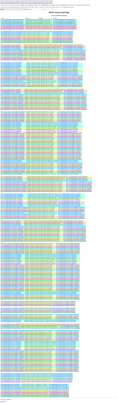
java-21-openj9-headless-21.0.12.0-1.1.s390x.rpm (73, 222)
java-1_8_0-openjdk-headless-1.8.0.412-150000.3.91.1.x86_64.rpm (71, 211)
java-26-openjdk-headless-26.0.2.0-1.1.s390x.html (10, 381)
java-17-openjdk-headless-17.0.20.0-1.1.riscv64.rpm (67, 130)
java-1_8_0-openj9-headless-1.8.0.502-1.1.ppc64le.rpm (76, 176)
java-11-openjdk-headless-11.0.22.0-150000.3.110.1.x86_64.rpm (70, 79)
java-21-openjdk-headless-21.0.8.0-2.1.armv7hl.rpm (66, 293)
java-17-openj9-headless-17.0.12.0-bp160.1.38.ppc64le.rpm (75, 106)
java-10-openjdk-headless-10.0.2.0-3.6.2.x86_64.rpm (62, 40)
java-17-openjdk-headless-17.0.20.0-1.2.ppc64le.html (11, 128)
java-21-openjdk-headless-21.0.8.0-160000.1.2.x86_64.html (12, 290)
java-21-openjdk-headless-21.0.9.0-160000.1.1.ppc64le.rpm (67, 282)
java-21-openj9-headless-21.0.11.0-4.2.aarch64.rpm (73, 224)
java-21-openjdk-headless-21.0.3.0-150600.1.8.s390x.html (12, 297)
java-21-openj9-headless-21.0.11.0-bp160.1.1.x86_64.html (12, 235)
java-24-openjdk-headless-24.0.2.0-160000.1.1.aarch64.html (12, 314)
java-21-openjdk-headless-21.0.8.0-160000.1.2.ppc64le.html (12, 288)
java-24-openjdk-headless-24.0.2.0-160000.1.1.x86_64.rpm (67, 318)
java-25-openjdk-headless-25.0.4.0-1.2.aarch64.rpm (66, 341)
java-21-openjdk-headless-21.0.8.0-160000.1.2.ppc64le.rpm (67, 288)
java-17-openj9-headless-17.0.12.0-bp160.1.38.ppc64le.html (12, 106)
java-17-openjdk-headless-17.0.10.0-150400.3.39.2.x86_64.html (13, 167)
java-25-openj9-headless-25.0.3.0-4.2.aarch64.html (10, 328)
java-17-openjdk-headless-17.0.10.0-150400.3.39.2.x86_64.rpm (69, 167)
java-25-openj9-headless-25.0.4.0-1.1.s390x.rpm (69, 325)
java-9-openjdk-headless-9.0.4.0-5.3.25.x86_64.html (11, 395)
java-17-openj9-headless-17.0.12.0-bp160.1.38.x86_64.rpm (75, 109)
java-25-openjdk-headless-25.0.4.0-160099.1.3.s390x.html (12, 333)
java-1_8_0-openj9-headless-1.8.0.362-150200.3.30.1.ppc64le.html (14, 188)
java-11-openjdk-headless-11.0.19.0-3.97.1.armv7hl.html (12, 81)
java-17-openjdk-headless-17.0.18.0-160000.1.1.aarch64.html (13, 144)
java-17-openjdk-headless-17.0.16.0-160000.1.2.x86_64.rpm (69, 159)
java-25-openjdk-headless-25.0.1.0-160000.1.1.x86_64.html (12, 371)
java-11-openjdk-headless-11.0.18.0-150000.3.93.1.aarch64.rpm (70, 82)
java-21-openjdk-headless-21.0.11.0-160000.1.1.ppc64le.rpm (68, 271)
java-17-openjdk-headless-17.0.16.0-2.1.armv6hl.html (11, 160)
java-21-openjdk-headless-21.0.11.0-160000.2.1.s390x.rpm (67, 267)
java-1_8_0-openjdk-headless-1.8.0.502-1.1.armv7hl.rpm (69, 196)
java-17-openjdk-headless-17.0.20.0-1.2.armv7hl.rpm (67, 125)
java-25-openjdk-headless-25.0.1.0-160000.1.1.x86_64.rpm (67, 371)
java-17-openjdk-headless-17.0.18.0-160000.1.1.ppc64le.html (13, 145)
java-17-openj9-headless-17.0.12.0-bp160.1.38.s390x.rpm (75, 108)
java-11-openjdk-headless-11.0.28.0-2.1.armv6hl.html (11, 73)
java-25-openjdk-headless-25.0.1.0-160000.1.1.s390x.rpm (67, 369)
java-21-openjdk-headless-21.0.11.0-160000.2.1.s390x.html (12, 267)
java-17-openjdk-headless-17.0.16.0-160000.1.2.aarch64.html (13, 155)
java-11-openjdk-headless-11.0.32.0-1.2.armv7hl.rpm (68, 66)
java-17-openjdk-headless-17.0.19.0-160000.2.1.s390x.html (12, 136)
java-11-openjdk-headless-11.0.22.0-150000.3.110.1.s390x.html (13, 78)
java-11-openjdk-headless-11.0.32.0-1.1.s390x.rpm (67, 71)
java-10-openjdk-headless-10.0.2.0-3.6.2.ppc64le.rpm (62, 35)
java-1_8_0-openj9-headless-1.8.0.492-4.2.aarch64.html (11, 180)
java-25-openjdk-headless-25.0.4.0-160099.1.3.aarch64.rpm (67, 330)
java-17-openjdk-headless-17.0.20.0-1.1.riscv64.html (11, 130)
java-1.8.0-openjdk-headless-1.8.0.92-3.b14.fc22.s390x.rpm (64, 28)
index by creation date (33, 2)
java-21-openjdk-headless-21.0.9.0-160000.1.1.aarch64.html (12, 281)
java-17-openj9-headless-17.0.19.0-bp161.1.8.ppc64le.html (12, 95)
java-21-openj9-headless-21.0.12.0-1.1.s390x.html (10, 222)
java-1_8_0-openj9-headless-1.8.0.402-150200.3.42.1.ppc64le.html (14, 183)
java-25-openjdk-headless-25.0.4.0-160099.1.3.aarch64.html (12, 330)
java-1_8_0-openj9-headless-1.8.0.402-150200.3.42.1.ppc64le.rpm (79, 183)
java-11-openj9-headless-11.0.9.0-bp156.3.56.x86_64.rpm (74, 54)
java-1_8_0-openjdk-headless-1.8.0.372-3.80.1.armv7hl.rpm (70, 212)
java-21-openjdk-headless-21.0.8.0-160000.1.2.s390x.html (12, 289)
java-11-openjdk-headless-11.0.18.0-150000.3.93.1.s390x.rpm (70, 85)
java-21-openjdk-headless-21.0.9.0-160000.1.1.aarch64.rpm (67, 281)
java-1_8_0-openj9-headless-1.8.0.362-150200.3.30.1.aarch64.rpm (79, 187)
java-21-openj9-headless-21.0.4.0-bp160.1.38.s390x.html (12, 239)
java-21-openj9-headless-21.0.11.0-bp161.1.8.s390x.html (12, 228)
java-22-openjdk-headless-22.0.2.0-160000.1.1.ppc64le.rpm (63, 302)
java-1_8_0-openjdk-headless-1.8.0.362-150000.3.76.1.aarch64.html (14, 214)
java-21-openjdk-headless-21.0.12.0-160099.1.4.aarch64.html (13, 243)
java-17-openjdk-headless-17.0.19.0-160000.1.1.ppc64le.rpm (69, 140)
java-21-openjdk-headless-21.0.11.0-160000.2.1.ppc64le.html (13, 266)
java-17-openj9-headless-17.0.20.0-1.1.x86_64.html (11, 91)
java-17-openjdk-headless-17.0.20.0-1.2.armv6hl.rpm (67, 124)
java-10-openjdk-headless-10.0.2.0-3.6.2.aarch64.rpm (62, 32)
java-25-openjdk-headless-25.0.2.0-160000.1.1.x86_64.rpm (67, 365)
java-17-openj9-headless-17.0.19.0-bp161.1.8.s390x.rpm (75, 97)
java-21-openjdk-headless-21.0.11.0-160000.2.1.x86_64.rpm (68, 269)
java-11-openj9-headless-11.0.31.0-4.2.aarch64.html (11, 48)
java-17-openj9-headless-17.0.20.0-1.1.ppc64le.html (11, 89)
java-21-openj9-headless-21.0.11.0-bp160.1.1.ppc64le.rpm (74, 232)
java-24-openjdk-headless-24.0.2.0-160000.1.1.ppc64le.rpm (67, 316)
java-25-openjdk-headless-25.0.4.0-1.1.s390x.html (10, 349)
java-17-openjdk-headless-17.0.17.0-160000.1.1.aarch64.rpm (69, 149)
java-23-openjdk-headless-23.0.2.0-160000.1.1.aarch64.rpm (63, 308)
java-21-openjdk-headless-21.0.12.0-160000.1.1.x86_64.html (12, 253)
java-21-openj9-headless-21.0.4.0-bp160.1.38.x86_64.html (12, 241)
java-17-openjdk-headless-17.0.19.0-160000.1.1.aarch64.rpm (69, 138)
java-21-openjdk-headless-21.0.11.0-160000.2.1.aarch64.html (13, 265)
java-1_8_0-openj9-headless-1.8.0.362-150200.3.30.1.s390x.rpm (78, 190)
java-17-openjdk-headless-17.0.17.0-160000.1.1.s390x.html (12, 152)
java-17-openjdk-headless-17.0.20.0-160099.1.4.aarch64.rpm (69, 111)
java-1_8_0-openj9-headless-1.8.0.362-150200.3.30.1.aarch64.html (14, 187)
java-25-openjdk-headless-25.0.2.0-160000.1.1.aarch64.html (12, 361)
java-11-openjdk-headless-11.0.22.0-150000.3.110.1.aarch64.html (13, 75)
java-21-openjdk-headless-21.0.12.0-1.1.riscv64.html (11, 262)
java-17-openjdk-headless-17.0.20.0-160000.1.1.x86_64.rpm (69, 121)
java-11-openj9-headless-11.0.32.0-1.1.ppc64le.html (11, 44)
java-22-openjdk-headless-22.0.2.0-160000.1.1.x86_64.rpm (63, 305)
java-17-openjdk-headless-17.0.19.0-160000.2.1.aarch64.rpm (69, 133)
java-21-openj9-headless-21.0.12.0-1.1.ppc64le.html (11, 220)
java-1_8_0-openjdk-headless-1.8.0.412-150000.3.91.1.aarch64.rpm (71, 207)
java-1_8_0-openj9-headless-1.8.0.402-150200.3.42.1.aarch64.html (14, 181)
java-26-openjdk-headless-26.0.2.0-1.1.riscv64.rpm (62, 380)
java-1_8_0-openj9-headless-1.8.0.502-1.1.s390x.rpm (76, 177)
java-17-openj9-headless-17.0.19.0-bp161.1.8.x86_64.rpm (75, 98)
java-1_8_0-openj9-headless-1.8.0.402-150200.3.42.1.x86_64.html (14, 185)
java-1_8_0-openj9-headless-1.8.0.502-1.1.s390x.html (11, 177)
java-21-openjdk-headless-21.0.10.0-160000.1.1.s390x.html (12, 278)
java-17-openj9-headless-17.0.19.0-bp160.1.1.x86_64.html (12, 103)
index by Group (8, 2)
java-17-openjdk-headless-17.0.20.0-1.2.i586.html (10, 126)
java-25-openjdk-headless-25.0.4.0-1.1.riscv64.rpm (65, 348)
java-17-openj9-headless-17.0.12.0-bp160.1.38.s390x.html (12, 108)
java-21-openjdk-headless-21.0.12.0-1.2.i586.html (10, 258)
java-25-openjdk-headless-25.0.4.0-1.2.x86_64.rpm (65, 346)
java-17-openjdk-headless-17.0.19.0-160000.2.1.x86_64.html (12, 137)
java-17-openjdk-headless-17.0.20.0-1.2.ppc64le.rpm (67, 128)
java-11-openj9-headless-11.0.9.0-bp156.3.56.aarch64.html (12, 50)
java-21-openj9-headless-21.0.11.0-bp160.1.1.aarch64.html (12, 231)
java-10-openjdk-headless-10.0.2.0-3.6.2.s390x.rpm (62, 38)
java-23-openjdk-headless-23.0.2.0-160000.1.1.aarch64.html (12, 308)
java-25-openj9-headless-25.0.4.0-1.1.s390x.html (10, 325)
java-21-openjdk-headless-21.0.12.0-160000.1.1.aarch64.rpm (68, 248)
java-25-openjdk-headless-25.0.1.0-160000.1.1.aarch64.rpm (67, 367)
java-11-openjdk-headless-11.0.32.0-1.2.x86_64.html (11, 70)
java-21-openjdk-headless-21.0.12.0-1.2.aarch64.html (11, 254)
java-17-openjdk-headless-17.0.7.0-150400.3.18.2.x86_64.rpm (69, 172)
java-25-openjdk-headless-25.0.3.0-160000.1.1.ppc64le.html (12, 357)
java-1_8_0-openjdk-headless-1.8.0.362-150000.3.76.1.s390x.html (14, 216)
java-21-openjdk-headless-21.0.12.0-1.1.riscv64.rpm (66, 262)
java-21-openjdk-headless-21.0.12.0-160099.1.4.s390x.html (12, 246)
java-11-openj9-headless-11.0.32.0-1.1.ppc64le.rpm (73, 44)
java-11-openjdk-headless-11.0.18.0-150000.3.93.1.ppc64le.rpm (70, 83)
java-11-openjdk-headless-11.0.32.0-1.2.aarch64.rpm (68, 63)
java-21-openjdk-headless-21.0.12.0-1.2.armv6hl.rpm (66, 255)
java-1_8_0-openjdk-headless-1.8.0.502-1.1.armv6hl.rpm (69, 195)
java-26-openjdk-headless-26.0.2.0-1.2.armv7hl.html (11, 376)
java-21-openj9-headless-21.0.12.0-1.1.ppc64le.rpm (73, 220)
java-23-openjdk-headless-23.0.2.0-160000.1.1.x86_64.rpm (63, 312)
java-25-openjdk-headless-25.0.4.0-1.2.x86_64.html (11, 346)
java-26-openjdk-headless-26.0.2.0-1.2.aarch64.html (11, 373)
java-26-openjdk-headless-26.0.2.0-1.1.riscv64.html (11, 380)
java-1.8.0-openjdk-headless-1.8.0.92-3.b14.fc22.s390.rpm (64, 26)
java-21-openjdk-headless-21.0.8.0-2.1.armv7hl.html (11, 293)
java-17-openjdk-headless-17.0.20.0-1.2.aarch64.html (11, 122)
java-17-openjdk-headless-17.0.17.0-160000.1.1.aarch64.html (13, 149)
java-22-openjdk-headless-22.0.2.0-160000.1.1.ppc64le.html (12, 302)
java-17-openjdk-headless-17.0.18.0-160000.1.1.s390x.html (12, 146)
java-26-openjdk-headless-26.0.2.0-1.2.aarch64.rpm (62, 373)
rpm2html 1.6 (8, 399)
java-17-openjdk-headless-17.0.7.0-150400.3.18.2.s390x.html (13, 171)
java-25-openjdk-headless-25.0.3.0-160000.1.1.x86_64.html (12, 360)
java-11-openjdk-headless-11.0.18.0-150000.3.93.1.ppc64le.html (13, 83)
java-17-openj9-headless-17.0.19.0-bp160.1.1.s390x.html (12, 102)
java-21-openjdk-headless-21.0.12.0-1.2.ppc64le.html (11, 259)
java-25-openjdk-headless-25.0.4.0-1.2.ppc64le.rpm (66, 345)
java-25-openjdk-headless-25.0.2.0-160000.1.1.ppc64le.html (12, 363)
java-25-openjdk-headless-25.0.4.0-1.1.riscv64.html (11, 348)
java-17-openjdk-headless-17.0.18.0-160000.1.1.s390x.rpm (68, 146)
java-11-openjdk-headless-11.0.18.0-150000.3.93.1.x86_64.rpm (70, 86)
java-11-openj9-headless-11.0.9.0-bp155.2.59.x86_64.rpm (74, 59)
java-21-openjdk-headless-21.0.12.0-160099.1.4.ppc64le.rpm (68, 244)
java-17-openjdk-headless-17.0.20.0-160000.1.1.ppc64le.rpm (69, 118)
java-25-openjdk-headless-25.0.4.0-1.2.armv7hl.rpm (66, 344)
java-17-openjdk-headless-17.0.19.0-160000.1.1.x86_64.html (12, 142)
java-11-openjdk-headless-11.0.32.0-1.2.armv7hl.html (11, 66)
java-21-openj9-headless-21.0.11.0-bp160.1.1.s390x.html (12, 234)
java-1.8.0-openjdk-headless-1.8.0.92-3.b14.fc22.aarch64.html (13, 24)
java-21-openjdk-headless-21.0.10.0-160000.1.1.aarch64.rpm (68, 275)
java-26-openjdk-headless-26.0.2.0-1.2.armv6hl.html (11, 375)
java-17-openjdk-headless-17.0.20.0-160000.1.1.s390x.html (12, 120)
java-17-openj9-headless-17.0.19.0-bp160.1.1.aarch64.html (12, 99)
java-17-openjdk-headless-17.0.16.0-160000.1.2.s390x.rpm (68, 157)
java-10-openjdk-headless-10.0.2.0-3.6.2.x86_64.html (11, 40)
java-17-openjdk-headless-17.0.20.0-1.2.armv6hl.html (11, 124)
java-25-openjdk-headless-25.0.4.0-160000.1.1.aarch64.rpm (67, 336)
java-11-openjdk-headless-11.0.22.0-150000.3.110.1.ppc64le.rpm (70, 77)
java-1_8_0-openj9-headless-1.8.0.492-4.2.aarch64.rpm (76, 180)
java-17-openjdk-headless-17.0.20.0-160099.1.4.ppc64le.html (13, 113)
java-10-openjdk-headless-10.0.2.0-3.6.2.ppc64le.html (11, 35)
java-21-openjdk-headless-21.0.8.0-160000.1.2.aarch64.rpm (67, 286)
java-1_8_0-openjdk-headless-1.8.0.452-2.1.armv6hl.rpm (69, 204)
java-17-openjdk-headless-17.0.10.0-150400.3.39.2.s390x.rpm (69, 165)
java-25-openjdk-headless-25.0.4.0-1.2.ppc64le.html (11, 345)
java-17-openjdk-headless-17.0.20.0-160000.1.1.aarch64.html (13, 117)
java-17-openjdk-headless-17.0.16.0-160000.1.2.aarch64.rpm (69, 155)
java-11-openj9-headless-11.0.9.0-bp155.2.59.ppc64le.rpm (74, 57)
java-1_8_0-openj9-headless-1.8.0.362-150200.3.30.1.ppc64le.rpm (79, 188)
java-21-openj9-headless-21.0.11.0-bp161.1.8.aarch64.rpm (74, 226)
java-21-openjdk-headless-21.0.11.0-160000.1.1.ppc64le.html (13, 271)
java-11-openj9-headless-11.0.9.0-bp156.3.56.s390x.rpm (74, 52)
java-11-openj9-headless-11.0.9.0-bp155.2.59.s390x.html (12, 58)
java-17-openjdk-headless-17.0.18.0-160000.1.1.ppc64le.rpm (69, 145)
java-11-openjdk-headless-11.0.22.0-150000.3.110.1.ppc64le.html (13, 77)
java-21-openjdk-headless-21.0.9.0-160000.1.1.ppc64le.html (12, 282)
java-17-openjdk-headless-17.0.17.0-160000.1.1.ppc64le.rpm (69, 151)
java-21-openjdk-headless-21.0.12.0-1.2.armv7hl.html (11, 257)
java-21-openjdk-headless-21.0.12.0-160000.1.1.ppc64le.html (13, 250)
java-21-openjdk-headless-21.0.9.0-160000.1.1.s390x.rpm (67, 284)
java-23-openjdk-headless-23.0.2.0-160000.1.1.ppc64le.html (12, 309)
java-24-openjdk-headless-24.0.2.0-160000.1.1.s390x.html (12, 317)
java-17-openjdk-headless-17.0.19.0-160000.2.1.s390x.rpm (68, 136)
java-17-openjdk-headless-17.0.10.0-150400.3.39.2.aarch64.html (13, 163)
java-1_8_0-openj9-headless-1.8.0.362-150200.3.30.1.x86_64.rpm (79, 191)
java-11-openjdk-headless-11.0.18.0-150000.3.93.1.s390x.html (13, 85)
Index (2, 2)
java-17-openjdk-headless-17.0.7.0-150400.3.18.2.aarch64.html (13, 168)
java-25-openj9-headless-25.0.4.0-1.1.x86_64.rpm (69, 326)
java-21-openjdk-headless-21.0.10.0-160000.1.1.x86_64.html (12, 280)
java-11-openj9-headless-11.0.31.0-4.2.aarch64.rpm (73, 48)
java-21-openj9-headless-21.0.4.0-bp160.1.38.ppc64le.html (12, 238)
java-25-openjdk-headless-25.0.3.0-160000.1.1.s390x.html (12, 358)
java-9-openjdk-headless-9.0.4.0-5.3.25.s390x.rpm (58, 392)
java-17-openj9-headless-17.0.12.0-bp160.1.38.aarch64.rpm (75, 105)
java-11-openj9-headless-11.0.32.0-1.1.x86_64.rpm (73, 47)
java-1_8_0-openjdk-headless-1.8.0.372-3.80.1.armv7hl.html (12, 212)
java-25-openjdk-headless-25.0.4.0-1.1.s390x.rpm (65, 349)
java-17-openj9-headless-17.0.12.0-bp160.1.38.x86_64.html (12, 109)
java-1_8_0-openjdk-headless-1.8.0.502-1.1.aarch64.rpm (69, 193)
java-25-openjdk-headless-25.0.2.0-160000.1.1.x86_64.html (12, 365)
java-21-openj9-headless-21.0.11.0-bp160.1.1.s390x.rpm (74, 234)
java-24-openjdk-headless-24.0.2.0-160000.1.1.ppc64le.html (12, 316)
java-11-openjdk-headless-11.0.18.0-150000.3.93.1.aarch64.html (13, 82)
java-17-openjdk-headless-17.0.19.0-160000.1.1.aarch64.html (13, 138)
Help (50, 2)
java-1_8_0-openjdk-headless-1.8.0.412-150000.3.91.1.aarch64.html (14, 207)
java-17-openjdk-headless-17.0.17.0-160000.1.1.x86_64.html (12, 153)
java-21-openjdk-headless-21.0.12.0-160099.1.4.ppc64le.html (13, 244)
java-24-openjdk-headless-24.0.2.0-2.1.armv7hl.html (11, 321)
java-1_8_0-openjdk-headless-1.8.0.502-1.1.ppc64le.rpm (69, 199)
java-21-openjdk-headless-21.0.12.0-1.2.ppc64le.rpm (66, 259)
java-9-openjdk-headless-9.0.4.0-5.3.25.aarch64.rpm (59, 387)
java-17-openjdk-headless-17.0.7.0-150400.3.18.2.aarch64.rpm (69, 168)
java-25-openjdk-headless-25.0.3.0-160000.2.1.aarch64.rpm (67, 350)
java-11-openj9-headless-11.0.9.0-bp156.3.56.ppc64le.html (12, 51)
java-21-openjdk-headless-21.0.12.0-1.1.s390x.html (11, 263)
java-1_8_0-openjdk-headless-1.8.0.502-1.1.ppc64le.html (12, 199)
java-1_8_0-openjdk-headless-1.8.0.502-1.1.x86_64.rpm (69, 203)
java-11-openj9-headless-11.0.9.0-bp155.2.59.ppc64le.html (12, 57)
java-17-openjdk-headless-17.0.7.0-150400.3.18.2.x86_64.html (13, 172)
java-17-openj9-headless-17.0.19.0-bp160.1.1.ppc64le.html (12, 101)
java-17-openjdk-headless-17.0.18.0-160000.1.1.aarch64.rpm (69, 144)
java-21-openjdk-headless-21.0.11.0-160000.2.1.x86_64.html (12, 269)
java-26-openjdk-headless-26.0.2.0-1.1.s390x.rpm (62, 381)
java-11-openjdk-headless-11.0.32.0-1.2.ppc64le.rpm (68, 69)
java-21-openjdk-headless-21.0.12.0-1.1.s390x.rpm (66, 263)
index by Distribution (16, 2)
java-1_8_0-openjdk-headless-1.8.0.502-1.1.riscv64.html (12, 200)
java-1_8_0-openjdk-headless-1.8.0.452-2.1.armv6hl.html (12, 204)
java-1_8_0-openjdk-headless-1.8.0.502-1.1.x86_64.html (12, 203)
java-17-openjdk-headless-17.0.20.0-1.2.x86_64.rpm (67, 129)
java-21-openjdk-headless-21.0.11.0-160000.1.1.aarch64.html (13, 270)
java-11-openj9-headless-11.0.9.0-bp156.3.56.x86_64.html (12, 54)
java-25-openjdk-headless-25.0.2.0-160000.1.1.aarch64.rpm (67, 361)
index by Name (41, 2)
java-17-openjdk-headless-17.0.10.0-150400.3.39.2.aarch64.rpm (69, 163)
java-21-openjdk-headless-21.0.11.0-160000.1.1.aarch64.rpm (68, 270)
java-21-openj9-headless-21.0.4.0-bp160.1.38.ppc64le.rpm (74, 238)
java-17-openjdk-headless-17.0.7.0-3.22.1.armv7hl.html (11, 173)
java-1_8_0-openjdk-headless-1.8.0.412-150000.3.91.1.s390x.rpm (71, 210)
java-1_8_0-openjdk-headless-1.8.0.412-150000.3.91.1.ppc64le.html (14, 208)
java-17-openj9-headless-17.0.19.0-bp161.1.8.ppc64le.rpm (75, 95)
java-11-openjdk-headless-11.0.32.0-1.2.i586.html (10, 67)
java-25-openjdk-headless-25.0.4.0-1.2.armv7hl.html (11, 344)
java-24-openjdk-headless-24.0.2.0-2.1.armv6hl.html (11, 320)
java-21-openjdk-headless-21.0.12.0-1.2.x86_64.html (11, 261)
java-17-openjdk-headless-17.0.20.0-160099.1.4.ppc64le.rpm (69, 113)
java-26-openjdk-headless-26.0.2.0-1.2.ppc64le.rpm (62, 377)
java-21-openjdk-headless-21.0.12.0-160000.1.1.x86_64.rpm (68, 253)
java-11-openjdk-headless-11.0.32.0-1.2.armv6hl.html (11, 64)
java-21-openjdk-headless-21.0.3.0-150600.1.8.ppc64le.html (12, 296)
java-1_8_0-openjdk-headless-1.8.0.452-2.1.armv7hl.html (12, 206)
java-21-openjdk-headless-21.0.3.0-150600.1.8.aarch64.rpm (67, 294)
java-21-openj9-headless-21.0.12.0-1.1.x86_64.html (11, 223)
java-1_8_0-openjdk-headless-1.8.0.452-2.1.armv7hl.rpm (69, 206)
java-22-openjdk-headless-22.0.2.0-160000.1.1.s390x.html (12, 304)
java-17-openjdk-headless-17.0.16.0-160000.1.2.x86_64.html (12, 159)
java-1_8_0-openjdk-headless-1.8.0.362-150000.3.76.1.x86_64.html (14, 218)
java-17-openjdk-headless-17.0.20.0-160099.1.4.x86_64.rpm (69, 115)
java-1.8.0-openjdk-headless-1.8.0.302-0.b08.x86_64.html (12, 22)
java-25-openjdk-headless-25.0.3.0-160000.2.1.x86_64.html (12, 354)
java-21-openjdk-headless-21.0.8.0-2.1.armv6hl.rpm (66, 292)
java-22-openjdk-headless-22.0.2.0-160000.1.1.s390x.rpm (63, 304)
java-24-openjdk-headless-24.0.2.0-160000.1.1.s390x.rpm (67, 317)
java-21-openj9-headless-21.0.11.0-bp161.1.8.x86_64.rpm (74, 230)
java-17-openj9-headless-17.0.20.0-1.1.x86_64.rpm (74, 91)
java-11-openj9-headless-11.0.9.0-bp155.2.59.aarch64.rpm (74, 55)
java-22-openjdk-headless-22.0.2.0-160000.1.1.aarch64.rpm (63, 301)
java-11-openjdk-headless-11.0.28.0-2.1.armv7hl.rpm (68, 74)
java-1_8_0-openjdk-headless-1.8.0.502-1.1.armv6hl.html (12, 195)
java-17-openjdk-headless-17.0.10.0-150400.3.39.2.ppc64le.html (13, 164)
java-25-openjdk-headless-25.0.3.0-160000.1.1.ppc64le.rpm (67, 357)
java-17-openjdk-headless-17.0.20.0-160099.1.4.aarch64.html (13, 111)
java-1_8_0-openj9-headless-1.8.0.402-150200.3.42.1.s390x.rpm (78, 184)
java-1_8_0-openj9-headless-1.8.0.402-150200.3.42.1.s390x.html (13, 184)
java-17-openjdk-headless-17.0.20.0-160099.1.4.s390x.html (12, 114)
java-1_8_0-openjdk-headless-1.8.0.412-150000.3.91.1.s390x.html (14, 210)
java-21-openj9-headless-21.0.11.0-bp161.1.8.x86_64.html (12, 230)
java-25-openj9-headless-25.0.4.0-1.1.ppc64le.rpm (70, 324)
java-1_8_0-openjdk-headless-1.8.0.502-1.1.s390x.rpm (69, 202)
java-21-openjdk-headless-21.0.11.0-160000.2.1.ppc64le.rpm (68, 266)
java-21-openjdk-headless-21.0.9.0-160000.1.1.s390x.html (12, 284)
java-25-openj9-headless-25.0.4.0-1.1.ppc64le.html (10, 324)
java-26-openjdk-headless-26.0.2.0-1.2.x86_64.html (11, 379)
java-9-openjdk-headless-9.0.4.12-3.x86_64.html (10, 385)
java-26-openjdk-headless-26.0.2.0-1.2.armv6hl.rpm (62, 375)
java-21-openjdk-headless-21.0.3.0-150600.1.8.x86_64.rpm (67, 298)
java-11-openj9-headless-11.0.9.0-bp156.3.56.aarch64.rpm (74, 50)
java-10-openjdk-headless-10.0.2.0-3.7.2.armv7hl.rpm (62, 31)
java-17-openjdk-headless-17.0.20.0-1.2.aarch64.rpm (67, 122)
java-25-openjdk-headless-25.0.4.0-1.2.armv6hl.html (11, 342)
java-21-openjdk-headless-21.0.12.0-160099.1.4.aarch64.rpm (68, 243)
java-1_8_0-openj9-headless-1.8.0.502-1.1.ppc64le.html (11, 176)
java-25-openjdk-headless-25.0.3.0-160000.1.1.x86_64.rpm (67, 360)
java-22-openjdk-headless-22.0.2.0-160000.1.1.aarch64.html (12, 301)
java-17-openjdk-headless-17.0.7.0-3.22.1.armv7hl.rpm (68, 173)
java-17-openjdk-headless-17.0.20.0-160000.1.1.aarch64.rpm (69, 117)
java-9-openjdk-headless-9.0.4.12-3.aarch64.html (10, 384)
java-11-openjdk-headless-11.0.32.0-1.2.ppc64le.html (11, 69)
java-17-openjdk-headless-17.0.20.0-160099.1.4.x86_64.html (12, 115)
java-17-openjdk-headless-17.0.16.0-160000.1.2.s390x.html (12, 157)
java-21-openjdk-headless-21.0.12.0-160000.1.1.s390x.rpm (67, 251)
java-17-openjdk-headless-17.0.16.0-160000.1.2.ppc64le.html (13, 156)
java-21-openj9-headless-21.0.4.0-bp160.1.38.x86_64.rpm (74, 241)
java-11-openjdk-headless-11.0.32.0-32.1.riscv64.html (11, 62)
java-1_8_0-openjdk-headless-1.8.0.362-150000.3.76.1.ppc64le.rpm (71, 215)
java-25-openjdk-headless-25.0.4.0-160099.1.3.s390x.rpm (67, 333)
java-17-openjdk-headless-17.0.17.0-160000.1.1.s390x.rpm (68, 152)
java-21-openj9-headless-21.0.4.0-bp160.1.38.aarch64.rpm (74, 236)
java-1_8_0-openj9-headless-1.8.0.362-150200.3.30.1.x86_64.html (14, 191)
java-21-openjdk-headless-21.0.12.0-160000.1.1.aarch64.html (13, 248)
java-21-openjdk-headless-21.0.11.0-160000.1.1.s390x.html (12, 273)
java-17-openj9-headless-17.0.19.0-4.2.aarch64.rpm (74, 93)
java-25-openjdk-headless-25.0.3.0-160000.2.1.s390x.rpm (67, 353)
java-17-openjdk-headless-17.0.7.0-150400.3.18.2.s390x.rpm (69, 171)
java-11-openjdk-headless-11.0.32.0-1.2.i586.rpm (67, 67)
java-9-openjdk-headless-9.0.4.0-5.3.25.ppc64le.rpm (59, 389)
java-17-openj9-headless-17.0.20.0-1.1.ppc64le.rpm (74, 89)
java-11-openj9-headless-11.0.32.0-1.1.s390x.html (10, 46)
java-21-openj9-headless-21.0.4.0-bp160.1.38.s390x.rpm (74, 239)
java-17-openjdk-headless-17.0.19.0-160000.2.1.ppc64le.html (13, 134)
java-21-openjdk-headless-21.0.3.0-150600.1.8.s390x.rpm (67, 297)
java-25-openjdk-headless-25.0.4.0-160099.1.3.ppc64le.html (12, 332)
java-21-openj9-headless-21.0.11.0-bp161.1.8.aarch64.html (12, 226)
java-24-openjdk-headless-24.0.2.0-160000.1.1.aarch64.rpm (67, 314)
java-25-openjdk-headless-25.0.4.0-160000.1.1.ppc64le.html (12, 337)
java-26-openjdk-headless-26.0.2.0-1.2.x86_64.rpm (62, 379)
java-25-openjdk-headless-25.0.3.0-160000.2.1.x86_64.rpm (67, 354)
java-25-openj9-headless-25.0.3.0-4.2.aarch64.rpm (70, 328)
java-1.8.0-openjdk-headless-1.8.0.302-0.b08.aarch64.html (12, 19)
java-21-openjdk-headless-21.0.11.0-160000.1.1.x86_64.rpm (68, 274)
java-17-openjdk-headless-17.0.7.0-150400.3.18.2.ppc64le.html (13, 169)
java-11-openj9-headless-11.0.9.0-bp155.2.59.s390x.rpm (74, 58)
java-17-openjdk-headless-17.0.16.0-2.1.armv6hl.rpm (67, 160)
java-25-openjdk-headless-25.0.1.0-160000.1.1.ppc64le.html (12, 368)
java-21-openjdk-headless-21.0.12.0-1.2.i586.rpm (65, 258)
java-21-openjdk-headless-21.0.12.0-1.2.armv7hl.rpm (66, 257)
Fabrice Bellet (3, 401)
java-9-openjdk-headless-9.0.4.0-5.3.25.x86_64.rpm (59, 395)
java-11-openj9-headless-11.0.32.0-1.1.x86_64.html (11, 47)
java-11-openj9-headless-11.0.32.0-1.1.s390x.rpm (72, 46)
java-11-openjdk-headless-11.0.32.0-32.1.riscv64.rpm (68, 62)
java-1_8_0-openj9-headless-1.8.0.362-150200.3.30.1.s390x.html (13, 190)
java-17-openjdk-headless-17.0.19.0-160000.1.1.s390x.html (12, 141)
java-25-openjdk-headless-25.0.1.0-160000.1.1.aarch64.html (12, 367)
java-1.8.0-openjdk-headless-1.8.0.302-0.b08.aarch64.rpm (64, 19)
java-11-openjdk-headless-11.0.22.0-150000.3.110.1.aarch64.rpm (70, 75)
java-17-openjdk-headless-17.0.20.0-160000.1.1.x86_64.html (12, 121)
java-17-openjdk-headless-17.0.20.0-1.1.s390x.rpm (67, 132)
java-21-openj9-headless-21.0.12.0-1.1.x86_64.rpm (73, 223)
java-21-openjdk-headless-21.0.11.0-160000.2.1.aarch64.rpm (68, 265)
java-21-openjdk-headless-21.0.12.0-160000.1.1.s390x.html (12, 251)
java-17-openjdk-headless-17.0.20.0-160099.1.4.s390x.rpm (68, 114)
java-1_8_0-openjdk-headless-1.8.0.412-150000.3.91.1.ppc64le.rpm (71, 208)
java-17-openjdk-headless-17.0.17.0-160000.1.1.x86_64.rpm (69, 153)
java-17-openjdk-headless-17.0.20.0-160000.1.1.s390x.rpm (68, 120)
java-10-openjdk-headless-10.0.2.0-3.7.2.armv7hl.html (11, 31)
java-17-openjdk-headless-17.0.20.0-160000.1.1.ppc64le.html (13, 118)
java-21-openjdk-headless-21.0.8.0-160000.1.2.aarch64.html (12, 286)
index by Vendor (24, 2)
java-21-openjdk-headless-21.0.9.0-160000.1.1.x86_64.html (12, 285)
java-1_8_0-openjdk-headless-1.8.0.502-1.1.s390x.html (11, 202)
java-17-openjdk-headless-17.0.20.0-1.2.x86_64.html (11, 129)
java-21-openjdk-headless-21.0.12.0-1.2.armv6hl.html (11, 255)
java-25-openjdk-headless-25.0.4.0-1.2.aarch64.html (11, 341)
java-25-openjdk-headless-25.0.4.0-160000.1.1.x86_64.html (12, 340)
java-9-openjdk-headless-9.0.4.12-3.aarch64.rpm (58, 384)
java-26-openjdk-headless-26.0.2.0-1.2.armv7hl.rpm (62, 376)
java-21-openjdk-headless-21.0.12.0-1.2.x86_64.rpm (66, 261)
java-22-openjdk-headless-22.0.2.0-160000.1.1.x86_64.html (12, 305)
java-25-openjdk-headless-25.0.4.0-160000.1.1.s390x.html (12, 338)
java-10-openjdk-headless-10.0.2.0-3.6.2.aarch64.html (11, 32)
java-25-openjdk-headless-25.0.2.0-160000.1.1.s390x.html (12, 364)
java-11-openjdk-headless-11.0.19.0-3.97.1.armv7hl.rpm (68, 81)
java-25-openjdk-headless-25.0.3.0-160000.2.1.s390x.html (12, 353)
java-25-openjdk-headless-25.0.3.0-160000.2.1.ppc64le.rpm (67, 352)
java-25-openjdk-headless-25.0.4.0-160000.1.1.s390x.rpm (67, 338)
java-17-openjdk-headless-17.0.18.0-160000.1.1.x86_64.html (12, 148)
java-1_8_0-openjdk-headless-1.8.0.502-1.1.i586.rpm (68, 197)
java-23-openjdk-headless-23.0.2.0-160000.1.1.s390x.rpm (63, 310)
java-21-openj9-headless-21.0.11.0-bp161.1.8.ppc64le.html (12, 227)
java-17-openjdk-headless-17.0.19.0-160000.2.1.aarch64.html (13, 133)
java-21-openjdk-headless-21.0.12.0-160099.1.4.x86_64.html (12, 247)
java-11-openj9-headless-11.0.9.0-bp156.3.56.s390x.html (12, 52)
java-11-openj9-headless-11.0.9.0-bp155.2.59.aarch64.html (12, 55)
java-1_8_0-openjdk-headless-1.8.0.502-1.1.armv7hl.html (12, 196)
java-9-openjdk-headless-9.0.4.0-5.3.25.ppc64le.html (11, 389)
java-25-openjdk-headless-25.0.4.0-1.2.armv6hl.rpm (66, 342)
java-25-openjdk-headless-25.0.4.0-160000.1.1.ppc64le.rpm (67, 337)
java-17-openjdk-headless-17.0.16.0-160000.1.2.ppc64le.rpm (69, 156)
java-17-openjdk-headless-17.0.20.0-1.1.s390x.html (11, 132)
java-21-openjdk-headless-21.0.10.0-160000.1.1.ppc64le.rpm (68, 277)
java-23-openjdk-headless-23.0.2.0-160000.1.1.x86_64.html (12, 312)
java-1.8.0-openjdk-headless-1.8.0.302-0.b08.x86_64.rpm (64, 22)
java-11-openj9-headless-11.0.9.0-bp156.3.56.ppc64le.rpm (74, 51)
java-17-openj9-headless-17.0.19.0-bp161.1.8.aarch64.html (12, 94)
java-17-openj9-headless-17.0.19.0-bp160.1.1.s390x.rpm (75, 102)
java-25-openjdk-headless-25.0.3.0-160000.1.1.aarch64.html (12, 356)
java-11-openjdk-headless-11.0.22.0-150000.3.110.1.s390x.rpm (70, 78)
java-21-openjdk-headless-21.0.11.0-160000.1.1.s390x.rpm (67, 273)
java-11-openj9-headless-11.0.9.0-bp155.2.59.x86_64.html (12, 59)
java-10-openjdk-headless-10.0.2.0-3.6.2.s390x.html (11, 38)
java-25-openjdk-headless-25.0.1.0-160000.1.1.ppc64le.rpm (67, 368)
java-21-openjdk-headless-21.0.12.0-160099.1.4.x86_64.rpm (68, 247)
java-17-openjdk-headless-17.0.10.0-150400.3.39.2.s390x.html (13, 165)
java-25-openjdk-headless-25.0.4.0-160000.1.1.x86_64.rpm (67, 340)
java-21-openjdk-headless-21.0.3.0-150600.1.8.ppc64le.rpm (67, 296)
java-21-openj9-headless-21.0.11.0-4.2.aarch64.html (11, 224)
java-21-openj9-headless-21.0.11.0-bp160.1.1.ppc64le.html (12, 232)
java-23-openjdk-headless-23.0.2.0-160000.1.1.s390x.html (12, 310)
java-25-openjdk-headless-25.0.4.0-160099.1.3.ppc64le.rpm (67, 332)
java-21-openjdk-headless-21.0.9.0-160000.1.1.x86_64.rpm (67, 285)
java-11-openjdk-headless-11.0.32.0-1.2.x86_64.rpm (68, 70)
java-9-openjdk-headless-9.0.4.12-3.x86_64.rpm (58, 385)
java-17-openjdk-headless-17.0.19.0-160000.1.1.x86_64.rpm (69, 142)
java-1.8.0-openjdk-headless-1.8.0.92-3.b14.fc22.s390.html (12, 26)
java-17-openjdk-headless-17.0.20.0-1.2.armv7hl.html (11, 125)
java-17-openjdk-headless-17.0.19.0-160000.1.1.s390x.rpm (68, 141)
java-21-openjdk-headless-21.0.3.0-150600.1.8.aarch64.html (12, 294)
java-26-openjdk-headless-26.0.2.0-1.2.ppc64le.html (11, 377)
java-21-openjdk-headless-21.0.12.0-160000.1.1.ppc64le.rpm (68, 250)
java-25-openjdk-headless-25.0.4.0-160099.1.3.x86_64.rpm (67, 334)
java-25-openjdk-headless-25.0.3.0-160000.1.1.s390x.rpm (67, 358)
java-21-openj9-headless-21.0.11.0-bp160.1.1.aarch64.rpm (74, 231)
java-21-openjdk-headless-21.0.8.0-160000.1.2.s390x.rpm (67, 289)
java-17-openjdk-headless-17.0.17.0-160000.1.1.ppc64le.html (13, 151)
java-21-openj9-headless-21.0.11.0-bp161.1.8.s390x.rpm (74, 228)
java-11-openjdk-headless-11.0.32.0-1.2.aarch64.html (11, 63)
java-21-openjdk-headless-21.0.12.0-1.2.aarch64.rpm (66, 254)
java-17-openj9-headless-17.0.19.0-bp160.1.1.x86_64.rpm (75, 103)
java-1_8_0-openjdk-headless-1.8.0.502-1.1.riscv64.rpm (69, 200)
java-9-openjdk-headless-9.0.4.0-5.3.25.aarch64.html (11, 387)
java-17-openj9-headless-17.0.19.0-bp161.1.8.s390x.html (12, 97)
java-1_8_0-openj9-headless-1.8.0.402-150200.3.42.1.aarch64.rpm (79, 181)
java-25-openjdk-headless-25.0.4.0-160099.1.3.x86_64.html (12, 334)
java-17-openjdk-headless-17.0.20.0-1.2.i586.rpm (66, 126)
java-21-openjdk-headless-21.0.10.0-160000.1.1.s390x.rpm (67, 278)
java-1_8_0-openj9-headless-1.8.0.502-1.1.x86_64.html (11, 179)
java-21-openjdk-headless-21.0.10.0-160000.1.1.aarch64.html (13, 275)
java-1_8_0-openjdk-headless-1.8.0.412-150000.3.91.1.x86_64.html (14, 211)
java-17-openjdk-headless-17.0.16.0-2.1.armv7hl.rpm (67, 161)
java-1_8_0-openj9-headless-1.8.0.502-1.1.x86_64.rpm (76, 179)
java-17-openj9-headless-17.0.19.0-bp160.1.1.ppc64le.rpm (75, 101)
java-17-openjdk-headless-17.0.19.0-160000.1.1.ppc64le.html (13, 140)
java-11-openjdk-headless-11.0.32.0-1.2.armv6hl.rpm (68, 64)
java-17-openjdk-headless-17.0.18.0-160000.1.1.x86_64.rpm (69, 148)
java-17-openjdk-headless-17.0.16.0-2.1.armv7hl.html (11, 161)
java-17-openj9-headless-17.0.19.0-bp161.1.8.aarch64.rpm (75, 94)
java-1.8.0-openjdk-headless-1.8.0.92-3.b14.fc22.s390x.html (12, 28)
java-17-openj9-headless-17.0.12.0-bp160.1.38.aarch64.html (12, 105)
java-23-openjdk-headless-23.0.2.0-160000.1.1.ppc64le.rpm (63, 309)
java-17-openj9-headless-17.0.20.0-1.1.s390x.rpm (73, 90)
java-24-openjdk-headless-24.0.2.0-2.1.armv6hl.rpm (66, 320)
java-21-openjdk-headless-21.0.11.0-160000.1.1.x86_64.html (12, 274)
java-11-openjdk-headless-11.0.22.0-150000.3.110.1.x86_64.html (13, 79)
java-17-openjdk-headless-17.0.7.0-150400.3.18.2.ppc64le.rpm (69, 169)
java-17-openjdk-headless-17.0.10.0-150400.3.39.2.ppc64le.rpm (69, 164)
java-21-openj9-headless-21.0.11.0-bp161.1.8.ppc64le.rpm (74, 227)
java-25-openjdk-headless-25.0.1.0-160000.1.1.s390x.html (12, 369)
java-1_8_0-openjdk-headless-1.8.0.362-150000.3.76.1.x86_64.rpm (71, 218)
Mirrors (46, 2)
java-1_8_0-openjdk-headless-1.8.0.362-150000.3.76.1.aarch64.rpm (71, 214)
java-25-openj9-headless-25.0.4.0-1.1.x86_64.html (10, 326)
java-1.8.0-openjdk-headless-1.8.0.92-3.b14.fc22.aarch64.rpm (65, 24)
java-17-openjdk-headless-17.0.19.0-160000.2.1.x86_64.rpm (69, 137)
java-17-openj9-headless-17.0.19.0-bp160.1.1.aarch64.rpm (75, 99)
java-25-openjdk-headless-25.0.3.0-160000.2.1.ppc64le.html (12, 352)
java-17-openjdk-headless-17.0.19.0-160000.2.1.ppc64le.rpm (69, 134)
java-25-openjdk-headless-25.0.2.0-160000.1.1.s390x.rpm (67, 364)
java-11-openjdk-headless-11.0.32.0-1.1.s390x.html (11, 71)
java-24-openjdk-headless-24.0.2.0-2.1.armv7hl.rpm (66, 321)
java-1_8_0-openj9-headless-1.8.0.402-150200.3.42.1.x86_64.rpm (79, 185)
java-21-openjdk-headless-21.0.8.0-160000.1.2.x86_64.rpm (67, 290)
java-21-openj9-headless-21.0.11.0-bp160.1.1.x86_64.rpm (74, 235)
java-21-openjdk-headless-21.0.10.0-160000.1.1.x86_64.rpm (68, 280)
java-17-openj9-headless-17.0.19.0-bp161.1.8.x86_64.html (12, 98)
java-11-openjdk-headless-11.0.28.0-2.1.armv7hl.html (11, 74)
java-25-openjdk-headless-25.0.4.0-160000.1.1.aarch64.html (12, 336)
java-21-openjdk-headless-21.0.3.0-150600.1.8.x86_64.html (12, 298)
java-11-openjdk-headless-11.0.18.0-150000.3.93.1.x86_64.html (13, 86)
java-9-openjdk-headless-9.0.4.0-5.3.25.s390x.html (10, 392)
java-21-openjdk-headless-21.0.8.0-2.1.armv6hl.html (11, 292)
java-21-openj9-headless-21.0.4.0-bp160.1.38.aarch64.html (12, 236)
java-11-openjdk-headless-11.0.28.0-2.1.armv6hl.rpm (68, 73)
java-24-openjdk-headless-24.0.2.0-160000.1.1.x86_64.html (12, 318)
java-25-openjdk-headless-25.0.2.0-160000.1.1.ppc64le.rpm (67, 363)
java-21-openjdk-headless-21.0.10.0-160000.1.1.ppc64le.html (13, 277)
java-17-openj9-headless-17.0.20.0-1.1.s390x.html (10, 90)
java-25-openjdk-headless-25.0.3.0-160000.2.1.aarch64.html (12, 350)
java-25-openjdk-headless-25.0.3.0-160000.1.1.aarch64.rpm (67, 356)
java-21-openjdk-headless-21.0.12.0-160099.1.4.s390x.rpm (67, 246)
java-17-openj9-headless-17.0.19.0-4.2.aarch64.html (11, 93)
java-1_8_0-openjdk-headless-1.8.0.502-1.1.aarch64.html (12, 193)
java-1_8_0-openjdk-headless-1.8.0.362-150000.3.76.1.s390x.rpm (71, 216)
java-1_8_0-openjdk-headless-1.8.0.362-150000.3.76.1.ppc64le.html (14, 215)
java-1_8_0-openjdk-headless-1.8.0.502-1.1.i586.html (11, 197)
